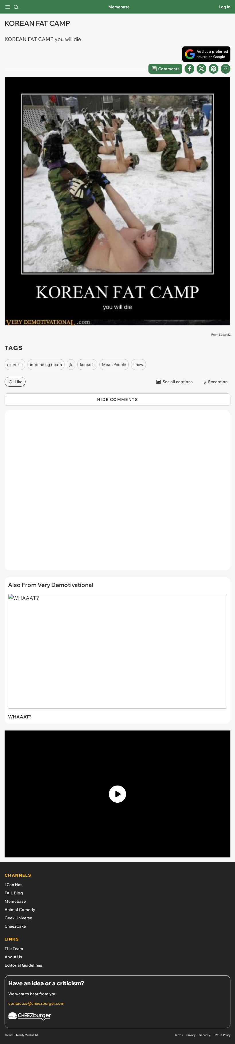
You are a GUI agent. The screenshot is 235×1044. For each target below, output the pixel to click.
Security (204, 1035)
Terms (179, 1035)
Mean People (114, 364)
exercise (15, 364)
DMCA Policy (222, 1035)
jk (71, 364)
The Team (14, 948)
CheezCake (15, 926)
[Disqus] (117, 493)
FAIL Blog (14, 893)
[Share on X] (201, 69)
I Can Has (13, 884)
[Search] (16, 7)
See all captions (177, 381)
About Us (13, 956)
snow (138, 364)
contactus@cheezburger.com (36, 1003)
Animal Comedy (20, 909)
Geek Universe (18, 917)
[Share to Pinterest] (213, 69)
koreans (87, 364)
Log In (224, 6)
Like (18, 381)
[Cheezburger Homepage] (117, 1017)
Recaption (218, 381)
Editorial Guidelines (23, 965)
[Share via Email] (225, 69)
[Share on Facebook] (189, 69)
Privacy (190, 1035)
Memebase (119, 6)
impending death (46, 364)
